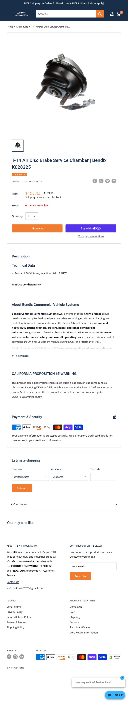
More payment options (91, 236)
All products (22, 26)
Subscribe (80, 576)
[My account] (112, 14)
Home (10, 26)
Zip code (95, 469)
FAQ (72, 611)
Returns (74, 622)
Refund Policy (19, 504)
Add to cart (37, 228)
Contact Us (13, 581)
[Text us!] (115, 696)
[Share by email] (114, 180)
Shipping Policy (15, 627)
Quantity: (17, 216)
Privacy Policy (14, 611)
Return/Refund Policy (19, 617)
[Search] (100, 14)
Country (17, 469)
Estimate (22, 488)
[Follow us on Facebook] (9, 656)
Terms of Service (16, 622)
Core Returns (14, 606)
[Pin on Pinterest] (101, 180)
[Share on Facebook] (94, 180)
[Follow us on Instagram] (15, 656)
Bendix (16, 181)
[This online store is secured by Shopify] (114, 657)
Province (56, 469)
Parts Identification (80, 627)
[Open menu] (8, 14)
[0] (118, 14)
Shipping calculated (36, 197)
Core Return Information (84, 632)
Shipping (75, 617)
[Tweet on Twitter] (107, 180)
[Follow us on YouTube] (21, 656)
